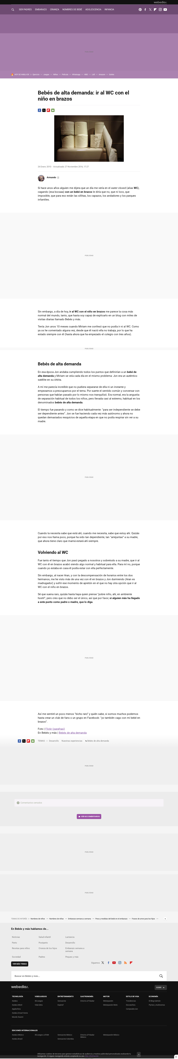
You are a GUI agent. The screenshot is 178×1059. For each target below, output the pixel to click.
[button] (53, 177)
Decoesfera (130, 1005)
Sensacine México (65, 1035)
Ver (90, 816)
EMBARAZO (41, 9)
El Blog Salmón (154, 1001)
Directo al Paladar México (87, 1036)
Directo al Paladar (87, 1001)
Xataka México (18, 1035)
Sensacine (62, 1001)
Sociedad (16, 957)
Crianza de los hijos (48, 948)
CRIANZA (54, 9)
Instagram (160, 9)
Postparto (43, 943)
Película (65, 74)
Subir (158, 987)
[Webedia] (160, 2)
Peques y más (71, 957)
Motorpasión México (111, 1035)
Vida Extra (39, 1005)
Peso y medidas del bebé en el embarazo (111, 919)
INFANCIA (109, 9)
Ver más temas (20, 964)
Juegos (46, 74)
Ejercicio (36, 74)
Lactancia (69, 937)
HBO (86, 74)
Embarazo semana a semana (79, 919)
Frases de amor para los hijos (143, 919)
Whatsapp (76, 74)
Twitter (150, 9)
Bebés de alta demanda (73, 732)
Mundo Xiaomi (17, 1017)
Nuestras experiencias (72, 741)
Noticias (16, 937)
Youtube (165, 9)
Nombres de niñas (56, 919)
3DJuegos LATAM (42, 1035)
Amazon (102, 74)
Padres (42, 957)
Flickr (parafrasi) (55, 728)
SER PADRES (25, 9)
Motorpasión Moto (110, 1005)
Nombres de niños (38, 919)
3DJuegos (39, 1001)
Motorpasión (108, 1001)
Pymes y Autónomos (157, 1005)
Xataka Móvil (17, 1005)
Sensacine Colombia (66, 1039)
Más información (91, 1056)
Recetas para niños (21, 948)
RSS (125, 962)
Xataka (15, 1001)
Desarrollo (54, 741)
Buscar (161, 976)
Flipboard (155, 9)
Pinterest (140, 9)
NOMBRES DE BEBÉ (72, 9)
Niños (55, 74)
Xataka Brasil (17, 1039)
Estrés (111, 74)
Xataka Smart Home (20, 1013)
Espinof (61, 1005)
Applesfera (16, 1009)
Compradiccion (132, 1009)
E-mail (53, 110)
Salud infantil (45, 937)
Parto (14, 943)
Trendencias (131, 1001)
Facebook (145, 9)
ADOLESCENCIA (93, 9)
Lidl (93, 74)
